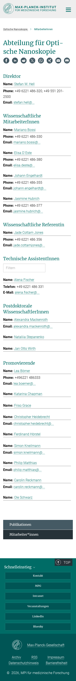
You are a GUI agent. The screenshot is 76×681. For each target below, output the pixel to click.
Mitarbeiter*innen (24, 535)
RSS (34, 657)
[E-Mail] (58, 60)
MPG (38, 585)
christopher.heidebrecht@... (34, 424)
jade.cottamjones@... (29, 245)
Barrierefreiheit (56, 663)
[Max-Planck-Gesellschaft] (19, 645)
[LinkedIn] (15, 60)
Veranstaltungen (38, 606)
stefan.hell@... (24, 102)
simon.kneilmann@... (29, 452)
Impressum (56, 657)
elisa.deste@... (24, 165)
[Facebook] (6, 60)
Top (67, 562)
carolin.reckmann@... (29, 487)
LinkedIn (38, 616)
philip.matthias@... (28, 470)
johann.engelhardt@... (30, 188)
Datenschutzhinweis (24, 663)
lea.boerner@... (25, 384)
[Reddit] (23, 60)
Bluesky (38, 626)
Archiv (16, 657)
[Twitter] (32, 60)
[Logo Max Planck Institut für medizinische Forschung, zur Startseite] (30, 8)
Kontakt (38, 575)
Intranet (38, 595)
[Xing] (49, 60)
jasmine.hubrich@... (28, 211)
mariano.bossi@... (27, 142)
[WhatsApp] (41, 60)
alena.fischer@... (27, 292)
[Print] (67, 60)
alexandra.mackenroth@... (33, 326)
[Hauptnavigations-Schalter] (68, 9)
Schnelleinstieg (18, 567)
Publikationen (20, 525)
